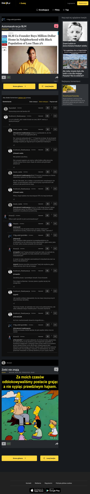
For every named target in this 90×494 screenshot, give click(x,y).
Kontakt (28, 483)
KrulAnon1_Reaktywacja (17, 116)
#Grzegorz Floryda (20, 29)
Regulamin (48, 483)
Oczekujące (44, 10)
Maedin (15, 224)
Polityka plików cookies (64, 483)
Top (67, 10)
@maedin (16, 252)
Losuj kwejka (49, 86)
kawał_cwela (17, 129)
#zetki (32, 372)
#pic (20, 372)
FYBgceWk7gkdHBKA (20, 235)
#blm (13, 29)
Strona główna (18, 86)
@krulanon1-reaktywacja (22, 133)
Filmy (57, 10)
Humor (4, 372)
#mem (17, 372)
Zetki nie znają (10, 369)
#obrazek (11, 372)
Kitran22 (11, 215)
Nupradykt (12, 108)
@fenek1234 (17, 317)
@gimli (15, 264)
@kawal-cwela (18, 153)
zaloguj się (22, 98)
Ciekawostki (5, 29)
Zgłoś (55, 81)
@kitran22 (16, 227)
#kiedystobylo (26, 372)
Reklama (38, 483)
